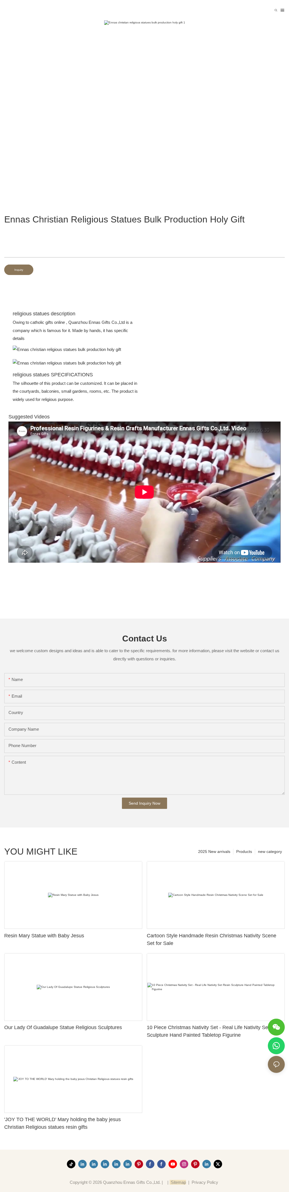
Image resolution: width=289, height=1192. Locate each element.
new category (270, 851)
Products (244, 851)
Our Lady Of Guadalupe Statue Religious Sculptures (63, 1027)
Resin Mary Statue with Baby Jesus (44, 935)
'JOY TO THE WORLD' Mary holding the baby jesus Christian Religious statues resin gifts (62, 1123)
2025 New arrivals (214, 851)
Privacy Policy (205, 1182)
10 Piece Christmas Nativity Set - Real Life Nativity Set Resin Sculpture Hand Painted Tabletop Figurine (215, 1031)
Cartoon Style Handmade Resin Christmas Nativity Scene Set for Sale (211, 939)
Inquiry (18, 269)
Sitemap (178, 1182)
